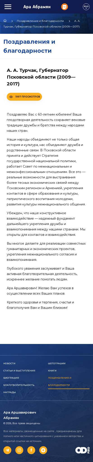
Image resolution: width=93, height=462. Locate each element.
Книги (52, 370)
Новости (9, 363)
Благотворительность (18, 385)
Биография (11, 377)
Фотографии (56, 363)
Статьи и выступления (19, 370)
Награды (9, 392)
